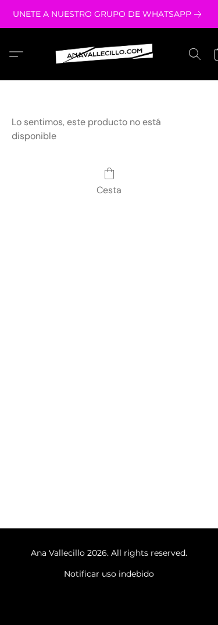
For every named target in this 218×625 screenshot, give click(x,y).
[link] (109, 14)
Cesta (109, 190)
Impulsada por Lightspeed (109, 593)
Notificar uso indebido (109, 574)
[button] (109, 54)
